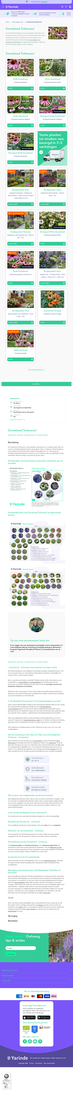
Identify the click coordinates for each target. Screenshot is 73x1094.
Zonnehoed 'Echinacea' (34, 22)
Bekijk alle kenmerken (16, 419)
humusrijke (38, 741)
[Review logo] (35, 1030)
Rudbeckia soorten (56, 847)
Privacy (31, 1063)
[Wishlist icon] (32, 61)
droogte (52, 749)
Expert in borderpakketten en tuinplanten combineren (61, 14)
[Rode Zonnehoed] (36, 542)
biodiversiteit (12, 911)
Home (7, 22)
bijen (28, 909)
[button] (3, 7)
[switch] (6, 1087)
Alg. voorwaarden (49, 1063)
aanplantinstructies (50, 860)
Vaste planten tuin (17, 22)
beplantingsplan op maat (32, 720)
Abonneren (11, 954)
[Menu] (9, 1074)
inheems (40, 905)
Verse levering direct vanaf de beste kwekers (33, 14)
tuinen (21, 907)
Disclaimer (38, 1063)
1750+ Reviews (36, 2)
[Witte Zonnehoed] (36, 588)
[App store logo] (29, 1017)
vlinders (32, 909)
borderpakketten (35, 682)
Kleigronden (12, 743)
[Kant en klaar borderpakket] (36, 487)
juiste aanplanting (19, 882)
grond (58, 741)
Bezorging (47, 893)
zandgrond (52, 743)
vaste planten (23, 682)
